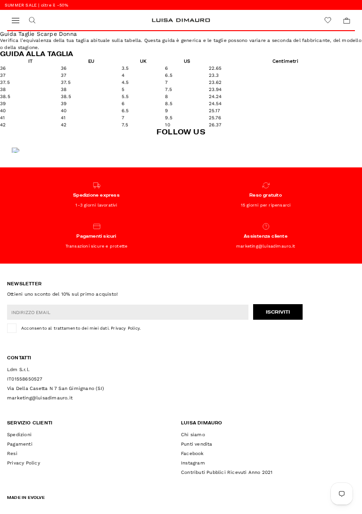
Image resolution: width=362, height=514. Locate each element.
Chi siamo (193, 434)
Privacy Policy (125, 328)
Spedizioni (19, 434)
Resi (12, 453)
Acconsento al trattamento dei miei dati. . (80, 328)
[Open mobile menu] (15, 20)
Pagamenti (20, 444)
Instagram (193, 462)
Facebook (192, 453)
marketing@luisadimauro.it (40, 397)
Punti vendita (197, 444)
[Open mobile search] (32, 20)
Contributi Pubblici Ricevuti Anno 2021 (227, 472)
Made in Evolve (26, 498)
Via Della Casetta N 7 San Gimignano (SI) (55, 388)
